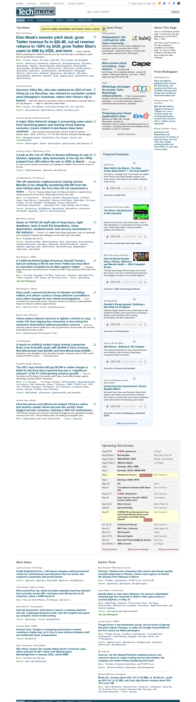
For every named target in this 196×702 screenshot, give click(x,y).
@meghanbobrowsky (26, 244)
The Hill (28, 203)
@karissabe (22, 249)
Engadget (83, 60)
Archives (31, 3)
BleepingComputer (31, 137)
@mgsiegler (80, 71)
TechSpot (56, 382)
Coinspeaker (155, 687)
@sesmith (77, 418)
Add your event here (168, 549)
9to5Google (110, 603)
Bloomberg (28, 333)
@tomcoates (69, 68)
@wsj (61, 242)
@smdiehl (75, 392)
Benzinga (46, 197)
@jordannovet (128, 642)
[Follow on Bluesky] (164, 3)
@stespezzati (148, 667)
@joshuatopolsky (47, 66)
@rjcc (27, 661)
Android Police (48, 137)
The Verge (44, 60)
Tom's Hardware (63, 387)
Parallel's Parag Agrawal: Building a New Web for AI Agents (124, 306)
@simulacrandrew (56, 307)
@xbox (43, 143)
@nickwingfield (23, 76)
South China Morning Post (57, 107)
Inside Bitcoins (29, 200)
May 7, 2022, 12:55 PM (98, 12)
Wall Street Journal (25, 218)
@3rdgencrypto (144, 642)
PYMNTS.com (80, 384)
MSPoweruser (119, 605)
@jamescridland (130, 611)
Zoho (104, 83)
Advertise (45, 3)
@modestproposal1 (71, 63)
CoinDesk (84, 197)
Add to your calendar (138, 549)
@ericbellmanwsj (64, 246)
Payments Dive (130, 687)
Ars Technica (22, 384)
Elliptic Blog (78, 200)
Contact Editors (76, 3)
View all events (109, 549)
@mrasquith (112, 611)
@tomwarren (45, 392)
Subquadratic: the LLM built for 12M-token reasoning (114, 40)
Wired (19, 200)
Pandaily (109, 580)
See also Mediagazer (26, 281)
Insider (35, 60)
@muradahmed (32, 110)
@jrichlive (47, 76)
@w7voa (43, 211)
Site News (59, 3)
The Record (38, 178)
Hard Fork (120, 195)
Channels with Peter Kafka (128, 243)
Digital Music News (159, 605)
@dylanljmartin (53, 619)
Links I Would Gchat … (52, 418)
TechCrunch (60, 275)
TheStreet (71, 275)
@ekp (56, 76)
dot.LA (40, 238)
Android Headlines (106, 608)
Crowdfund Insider (80, 387)
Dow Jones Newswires (108, 691)
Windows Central (41, 118)
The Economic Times (47, 333)
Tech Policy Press (59, 278)
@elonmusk (30, 63)
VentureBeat (39, 645)
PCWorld (26, 387)
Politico (20, 278)
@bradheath (84, 278)
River (30, 20)
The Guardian (67, 60)
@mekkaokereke (49, 71)
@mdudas (157, 642)
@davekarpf (22, 71)
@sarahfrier (34, 71)
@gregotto (33, 211)
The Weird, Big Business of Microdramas (118, 212)
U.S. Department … (32, 197)
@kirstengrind (48, 246)
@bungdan (82, 73)
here (169, 52)
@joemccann (104, 644)
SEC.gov (41, 658)
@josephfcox (71, 208)
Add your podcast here (127, 423)
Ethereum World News (62, 200)
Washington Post (41, 151)
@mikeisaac (42, 63)
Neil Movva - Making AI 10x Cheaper (124, 346)
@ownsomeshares (115, 667)
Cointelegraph (49, 203)
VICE (90, 384)
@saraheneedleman (69, 244)
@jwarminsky (58, 208)
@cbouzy (21, 73)
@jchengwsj (71, 242)
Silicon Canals (37, 587)
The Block (84, 205)
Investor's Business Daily (130, 689)
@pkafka (21, 246)
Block (107, 687)
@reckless (86, 63)
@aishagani (130, 667)
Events (70, 20)
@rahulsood (40, 661)
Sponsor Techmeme (126, 134)
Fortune (26, 60)
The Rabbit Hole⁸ (155, 634)
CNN (36, 278)
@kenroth (47, 170)
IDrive (105, 109)
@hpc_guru (73, 110)
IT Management (105, 639)
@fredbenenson (38, 68)
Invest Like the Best (125, 368)
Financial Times (24, 86)
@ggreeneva (56, 73)
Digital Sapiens (30, 418)
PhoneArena (143, 605)
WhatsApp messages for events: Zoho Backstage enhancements (116, 91)
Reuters (26, 107)
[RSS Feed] (159, 3)
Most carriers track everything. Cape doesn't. (114, 66)
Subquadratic (108, 33)
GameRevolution (24, 140)
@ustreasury (31, 208)
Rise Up (26, 600)
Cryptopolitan (44, 200)
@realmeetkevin (65, 71)
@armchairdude (85, 242)
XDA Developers (69, 382)
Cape (104, 59)
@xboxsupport (31, 143)
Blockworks (71, 203)
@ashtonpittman (83, 68)
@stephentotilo (59, 392)
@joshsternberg (24, 78)
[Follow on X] (178, 3)
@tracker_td (86, 143)
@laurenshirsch (54, 68)
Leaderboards (45, 20)
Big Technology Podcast (128, 289)
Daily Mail (55, 60)
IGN (18, 387)
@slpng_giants (67, 76)
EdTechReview (38, 600)
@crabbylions (44, 208)
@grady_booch (114, 642)
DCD (82, 107)
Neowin (73, 137)
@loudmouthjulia (32, 242)
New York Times (24, 33)
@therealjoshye (48, 110)
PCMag (20, 203)
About (59, 20)
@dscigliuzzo (69, 73)
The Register (38, 107)
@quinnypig (30, 619)
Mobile (19, 3)
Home (21, 20)
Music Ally (167, 687)
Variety (43, 278)
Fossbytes (121, 603)
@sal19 (83, 244)
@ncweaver (84, 208)
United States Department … (30, 205)
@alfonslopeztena (33, 170)
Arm (72, 107)
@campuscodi (59, 211)
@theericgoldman (50, 242)
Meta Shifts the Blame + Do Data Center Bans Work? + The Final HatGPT (126, 169)
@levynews (121, 644)
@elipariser (53, 244)
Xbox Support (62, 137)
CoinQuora (143, 687)
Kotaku (50, 384)
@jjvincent (29, 580)
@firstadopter (31, 392)
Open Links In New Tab (143, 3)
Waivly (151, 636)
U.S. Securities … (31, 382)
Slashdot (56, 197)
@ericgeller (22, 211)
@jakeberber (22, 66)
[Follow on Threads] (169, 3)
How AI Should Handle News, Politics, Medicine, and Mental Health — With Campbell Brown (124, 263)
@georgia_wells (33, 246)
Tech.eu (66, 600)
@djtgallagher (79, 246)
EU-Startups (52, 600)
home (171, 47)
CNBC (33, 257)
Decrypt (61, 203)
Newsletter (85, 20)
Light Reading (120, 580)
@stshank (44, 73)
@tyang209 (52, 580)
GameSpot (36, 387)
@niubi (60, 110)
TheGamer (60, 384)
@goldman (36, 76)
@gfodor (34, 66)
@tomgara (42, 244)
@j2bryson (79, 580)
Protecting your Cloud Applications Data (116, 115)
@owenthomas (82, 76)
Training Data (122, 331)
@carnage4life (80, 66)
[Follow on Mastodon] (174, 3)
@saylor (133, 691)
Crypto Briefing (67, 205)
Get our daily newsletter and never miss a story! (71, 28)
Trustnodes (53, 389)
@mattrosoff (30, 638)
